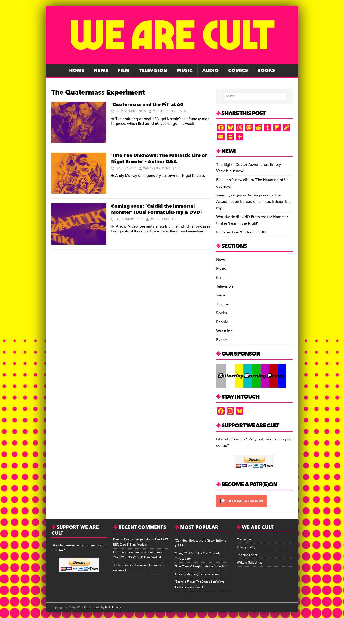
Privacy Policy (246, 547)
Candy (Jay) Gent (156, 168)
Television (153, 71)
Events (221, 340)
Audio (210, 71)
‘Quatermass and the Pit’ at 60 (147, 105)
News (101, 71)
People (222, 322)
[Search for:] (254, 96)
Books (266, 71)
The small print (247, 554)
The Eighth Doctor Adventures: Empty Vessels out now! (248, 167)
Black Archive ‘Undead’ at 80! (241, 232)
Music (185, 71)
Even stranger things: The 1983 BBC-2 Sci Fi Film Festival (140, 542)
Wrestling (224, 331)
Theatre (222, 304)
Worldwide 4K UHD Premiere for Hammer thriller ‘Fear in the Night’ (252, 220)
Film (123, 71)
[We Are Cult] (172, 61)
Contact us (244, 539)
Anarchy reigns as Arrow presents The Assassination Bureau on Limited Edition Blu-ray (254, 201)
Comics (238, 71)
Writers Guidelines (249, 562)
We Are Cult (159, 219)
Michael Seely (164, 111)
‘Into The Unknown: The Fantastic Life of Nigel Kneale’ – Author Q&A (159, 159)
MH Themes (113, 607)
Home (76, 71)
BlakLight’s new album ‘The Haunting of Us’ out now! (252, 183)
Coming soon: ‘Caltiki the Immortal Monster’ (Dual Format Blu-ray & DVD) (156, 209)
